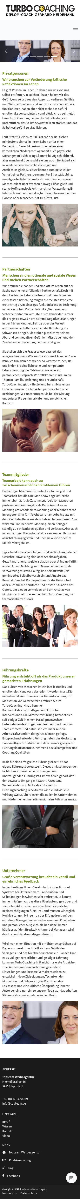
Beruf (6, 1122)
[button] (6, 51)
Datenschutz (28, 1193)
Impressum (9, 1193)
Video (6, 1136)
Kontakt (7, 1131)
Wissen (7, 1126)
